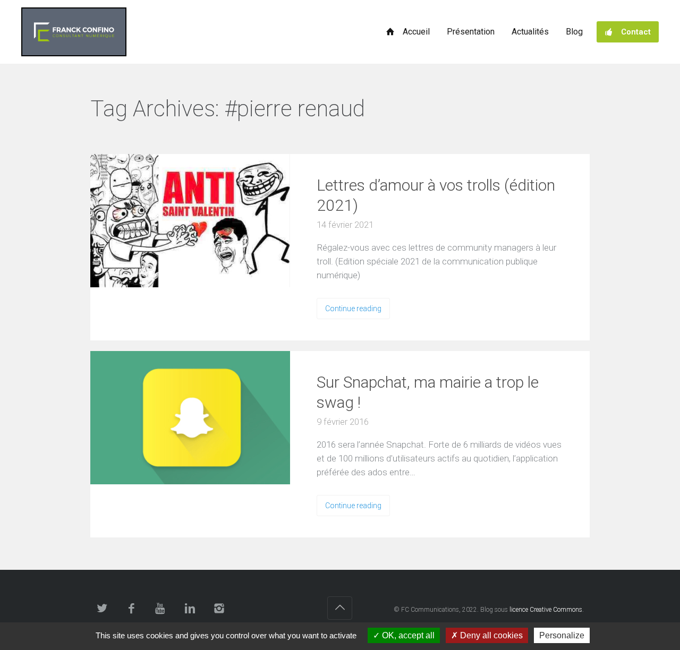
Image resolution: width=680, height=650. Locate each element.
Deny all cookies (490, 635)
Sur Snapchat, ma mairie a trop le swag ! (428, 392)
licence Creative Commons (545, 609)
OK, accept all (407, 635)
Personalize (561, 635)
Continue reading (353, 308)
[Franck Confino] (73, 32)
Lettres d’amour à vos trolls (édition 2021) (436, 195)
